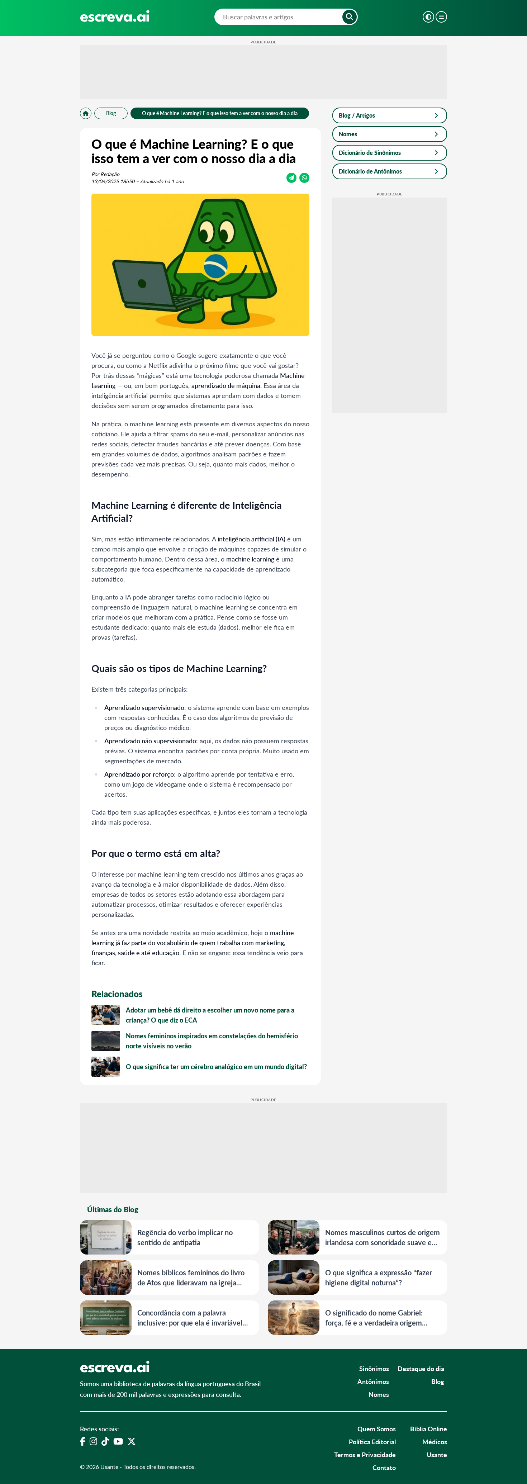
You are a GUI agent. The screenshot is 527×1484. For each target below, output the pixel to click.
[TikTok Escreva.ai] (105, 1441)
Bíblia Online (428, 1428)
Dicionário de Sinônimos (370, 152)
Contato (384, 1467)
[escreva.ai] (114, 16)
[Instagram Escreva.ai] (93, 1441)
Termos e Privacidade (365, 1454)
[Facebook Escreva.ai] (82, 1441)
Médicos (434, 1441)
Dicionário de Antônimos (370, 171)
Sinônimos (374, 1368)
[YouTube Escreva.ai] (118, 1441)
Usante (437, 1454)
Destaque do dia (421, 1368)
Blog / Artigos (357, 115)
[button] (349, 17)
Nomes (348, 134)
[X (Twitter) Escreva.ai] (131, 1441)
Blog (111, 113)
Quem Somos (376, 1428)
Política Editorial (372, 1441)
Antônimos (373, 1381)
